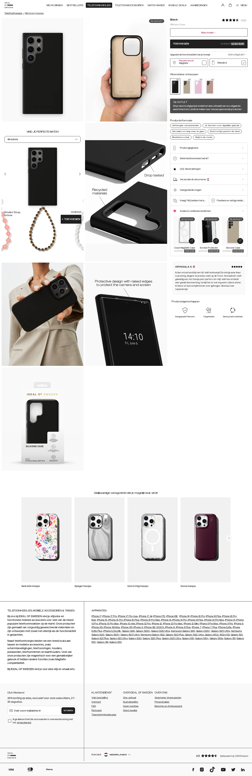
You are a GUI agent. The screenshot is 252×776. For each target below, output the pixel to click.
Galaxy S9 (229, 638)
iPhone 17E (159, 616)
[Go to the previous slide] (5, 174)
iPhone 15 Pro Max (150, 620)
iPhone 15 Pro (115, 620)
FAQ (94, 706)
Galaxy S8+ (115, 642)
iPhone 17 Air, (146, 616)
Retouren (97, 710)
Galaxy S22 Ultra (194, 634)
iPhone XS (97, 627)
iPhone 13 (230, 620)
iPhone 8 (170, 627)
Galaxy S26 (128, 631)
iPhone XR (126, 627)
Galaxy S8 (102, 642)
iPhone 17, (97, 616)
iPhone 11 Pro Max (209, 623)
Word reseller (130, 710)
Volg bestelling (100, 697)
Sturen (68, 711)
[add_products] (192, 241)
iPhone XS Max (111, 627)
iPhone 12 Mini (191, 623)
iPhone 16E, (172, 616)
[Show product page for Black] (175, 86)
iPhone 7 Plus (209, 627)
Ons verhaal (129, 697)
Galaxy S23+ (113, 634)
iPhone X (138, 627)
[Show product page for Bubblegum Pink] (198, 86)
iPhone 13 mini (127, 623)
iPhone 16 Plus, (214, 616)
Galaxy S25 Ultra (220, 631)
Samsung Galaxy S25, (183, 631)
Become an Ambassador (168, 706)
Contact (96, 702)
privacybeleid (24, 722)
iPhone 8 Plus (183, 627)
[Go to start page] (8, 5)
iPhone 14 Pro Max (214, 620)
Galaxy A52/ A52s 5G (217, 634)
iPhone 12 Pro (143, 623)
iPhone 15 (102, 620)
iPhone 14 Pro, (179, 620)
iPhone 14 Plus (195, 620)
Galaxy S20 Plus (152, 638)
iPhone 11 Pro (226, 623)
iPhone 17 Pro (109, 616)
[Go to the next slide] (80, 174)
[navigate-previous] (229, 538)
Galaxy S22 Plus (174, 634)
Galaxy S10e (216, 638)
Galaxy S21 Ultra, (119, 638)
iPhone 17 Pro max (128, 616)
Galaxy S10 (188, 638)
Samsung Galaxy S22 (153, 634)
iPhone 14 (166, 620)
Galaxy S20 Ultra (171, 638)
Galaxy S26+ (143, 631)
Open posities (131, 706)
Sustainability (130, 702)
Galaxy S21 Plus (100, 638)
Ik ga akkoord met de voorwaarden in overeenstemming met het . (43, 721)
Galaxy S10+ (201, 638)
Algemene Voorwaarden (168, 697)
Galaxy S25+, (203, 631)
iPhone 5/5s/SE (112, 631)
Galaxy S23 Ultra (130, 634)
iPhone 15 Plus (131, 620)
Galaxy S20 (135, 638)
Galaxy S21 (237, 634)
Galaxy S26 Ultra (160, 631)
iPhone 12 (157, 623)
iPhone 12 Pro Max (172, 623)
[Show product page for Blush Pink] (210, 86)
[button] (220, 755)
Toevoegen (71, 219)
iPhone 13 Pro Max (109, 623)
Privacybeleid (162, 702)
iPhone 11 (238, 623)
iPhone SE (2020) (154, 627)
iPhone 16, (184, 616)
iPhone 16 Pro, (198, 616)
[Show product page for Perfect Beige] (187, 86)
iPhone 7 (196, 627)
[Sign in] (223, 5)
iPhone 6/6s (225, 627)
